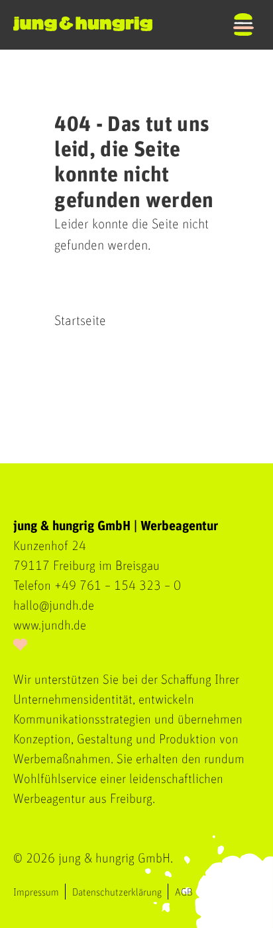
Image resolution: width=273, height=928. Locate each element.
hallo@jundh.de (53, 605)
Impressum (36, 892)
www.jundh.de (49, 625)
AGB (184, 892)
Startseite (80, 321)
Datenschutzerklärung (117, 892)
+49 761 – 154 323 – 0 (117, 585)
